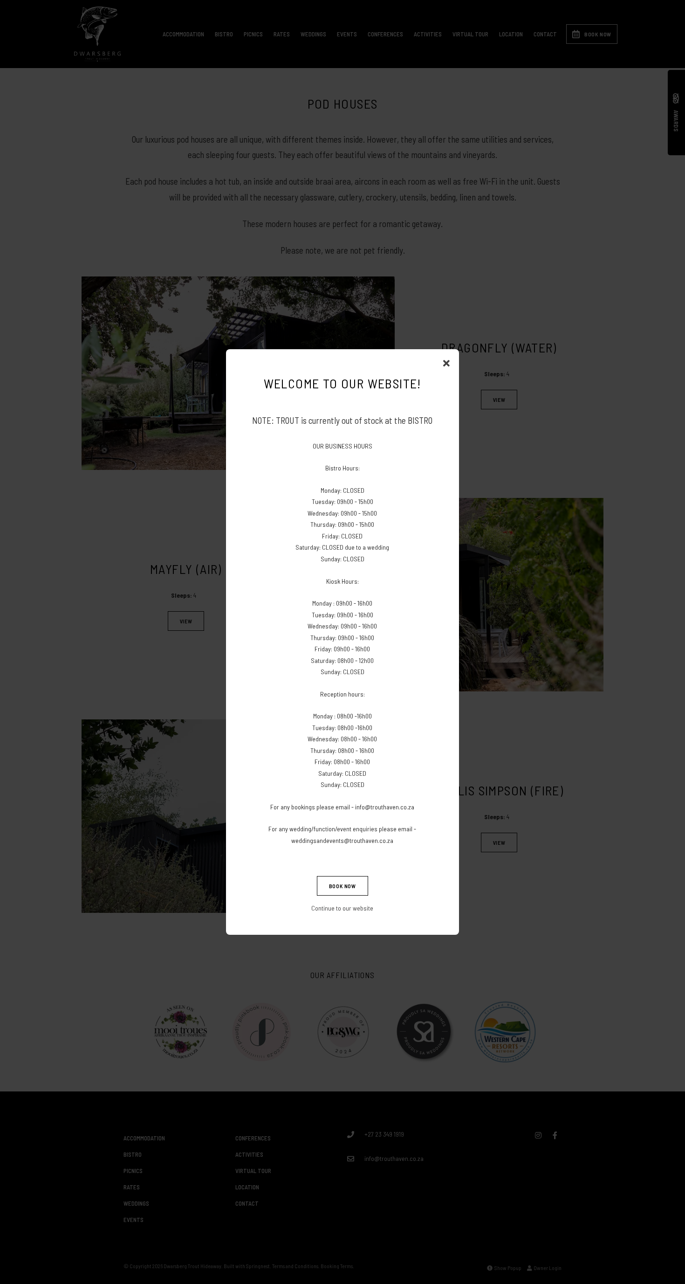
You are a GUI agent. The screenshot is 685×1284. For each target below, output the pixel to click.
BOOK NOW (342, 886)
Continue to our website (342, 908)
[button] (446, 363)
